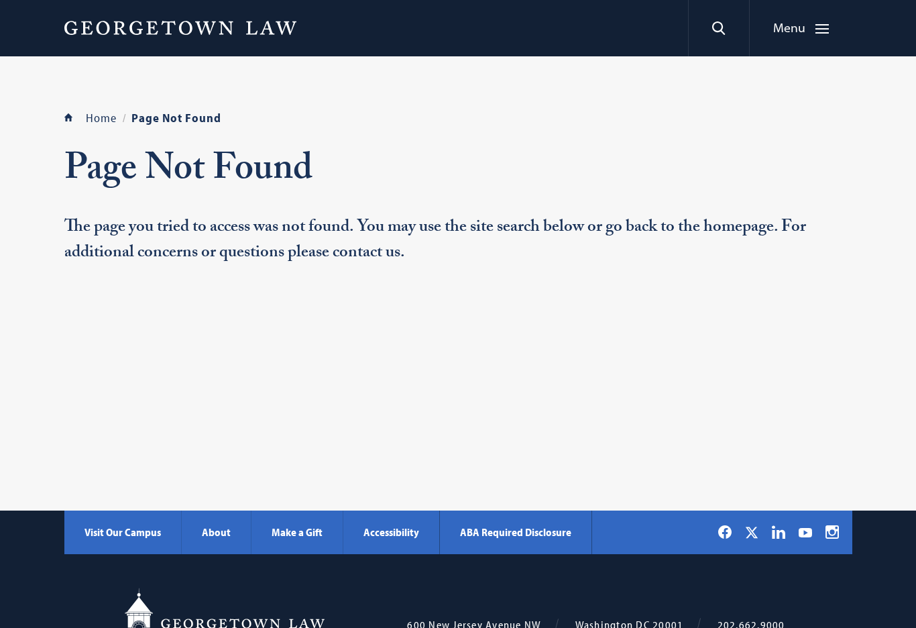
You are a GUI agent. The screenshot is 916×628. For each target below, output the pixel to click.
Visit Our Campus (122, 532)
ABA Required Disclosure (515, 532)
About (216, 532)
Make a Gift (297, 532)
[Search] (718, 28)
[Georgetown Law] (180, 27)
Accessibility (391, 532)
